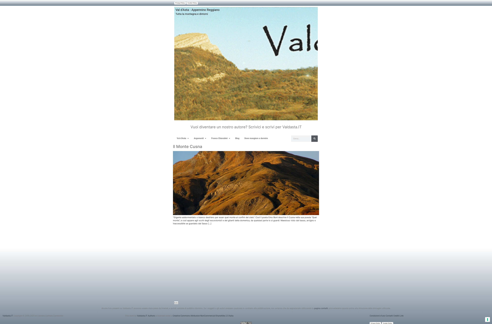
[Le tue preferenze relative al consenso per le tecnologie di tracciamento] (487, 319)
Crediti (396, 316)
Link (401, 316)
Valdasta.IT (8, 316)
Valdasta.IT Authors (146, 316)
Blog (237, 138)
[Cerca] (314, 138)
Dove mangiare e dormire (256, 138)
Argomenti (199, 138)
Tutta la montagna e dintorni (192, 13)
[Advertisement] (246, 265)
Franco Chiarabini (219, 138)
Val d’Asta (181, 138)
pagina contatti (321, 308)
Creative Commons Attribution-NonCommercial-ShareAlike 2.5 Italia (203, 316)
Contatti (389, 316)
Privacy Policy (180, 3)
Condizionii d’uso (377, 316)
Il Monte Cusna (187, 146)
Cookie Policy (192, 3)
